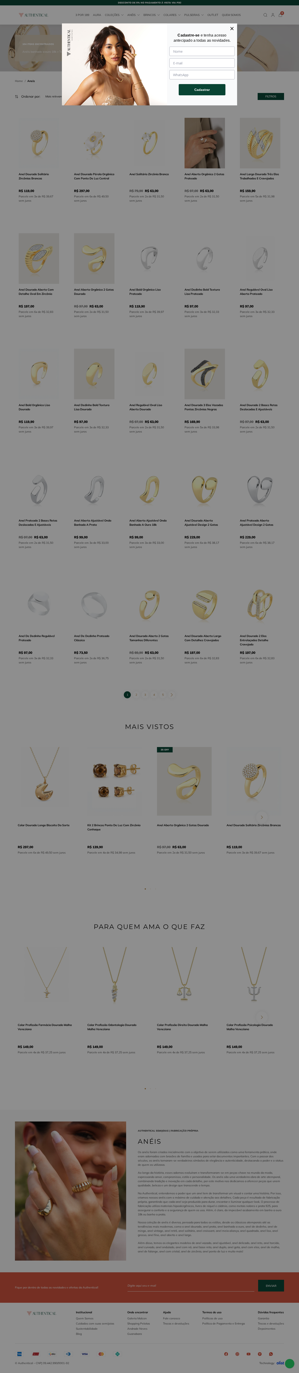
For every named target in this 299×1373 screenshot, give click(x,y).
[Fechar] (232, 28)
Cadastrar (202, 90)
